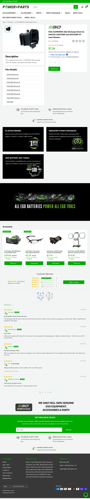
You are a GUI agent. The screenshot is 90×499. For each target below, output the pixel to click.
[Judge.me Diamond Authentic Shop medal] (40, 295)
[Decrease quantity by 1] (50, 62)
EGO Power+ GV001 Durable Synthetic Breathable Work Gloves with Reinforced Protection (54, 251)
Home (4, 22)
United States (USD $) (18, 486)
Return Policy (6, 475)
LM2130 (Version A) (12, 74)
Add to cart (54, 69)
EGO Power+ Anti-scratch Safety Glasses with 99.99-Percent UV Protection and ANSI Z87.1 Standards (34, 251)
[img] (8, 310)
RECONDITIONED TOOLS (12, 18)
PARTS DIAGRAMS (53, 13)
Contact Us (6, 470)
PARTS (38, 13)
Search (4, 462)
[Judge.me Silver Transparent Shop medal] (49, 295)
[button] (52, 45)
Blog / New (6, 464)
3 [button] (45, 392)
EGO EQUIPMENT (9, 13)
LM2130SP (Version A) (13, 82)
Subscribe (68, 429)
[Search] (76, 7)
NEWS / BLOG (30, 18)
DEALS (67, 13)
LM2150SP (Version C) (13, 98)
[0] (86, 7)
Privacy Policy (7, 467)
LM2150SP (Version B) (13, 94)
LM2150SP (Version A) (13, 90)
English (5, 486)
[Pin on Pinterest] (76, 41)
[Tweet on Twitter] (80, 41)
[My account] (82, 7)
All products (10, 22)
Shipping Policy (7, 478)
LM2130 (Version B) (12, 78)
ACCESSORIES (26, 13)
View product (34, 263)
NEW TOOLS (77, 13)
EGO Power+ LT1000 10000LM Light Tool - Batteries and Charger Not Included (77, 251)
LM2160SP (10, 102)
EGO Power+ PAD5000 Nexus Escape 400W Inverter (12, 251)
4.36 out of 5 (21, 281)
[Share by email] (83, 41)
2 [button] (42, 392)
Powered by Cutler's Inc (9, 492)
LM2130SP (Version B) (13, 86)
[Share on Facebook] (73, 41)
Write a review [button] (73, 282)
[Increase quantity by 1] (60, 62)
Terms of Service (7, 473)
